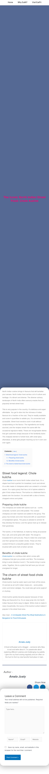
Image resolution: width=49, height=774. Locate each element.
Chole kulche (7, 556)
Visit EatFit (36, 2)
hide (14, 451)
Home (10, 2)
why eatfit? (22, 2)
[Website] (36, 739)
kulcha (9, 480)
